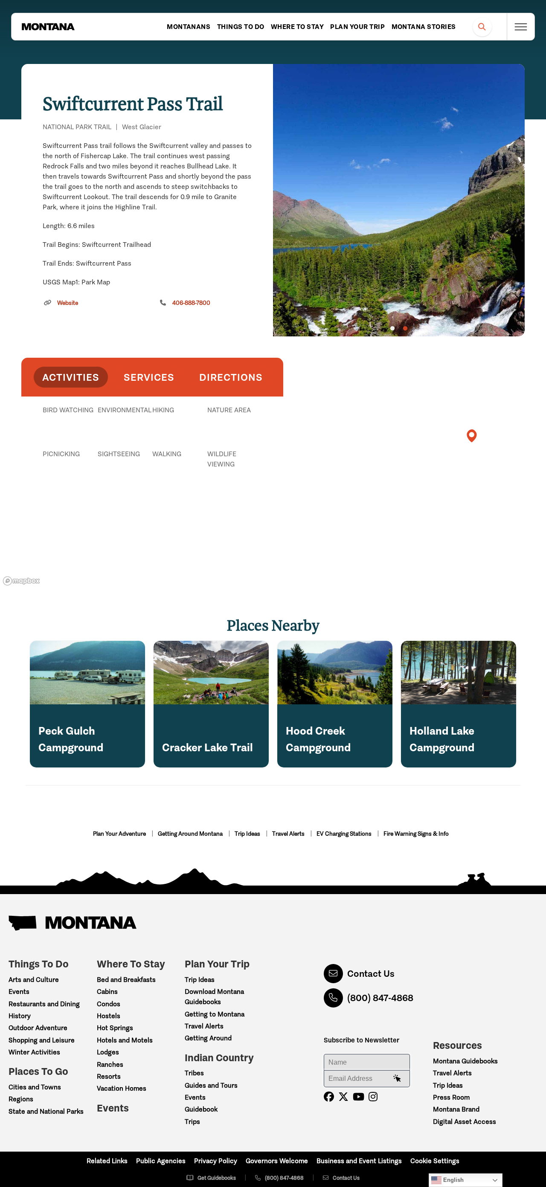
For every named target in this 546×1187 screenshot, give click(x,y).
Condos (108, 1004)
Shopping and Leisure (42, 1040)
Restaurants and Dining (44, 1004)
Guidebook (201, 1109)
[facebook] (329, 1096)
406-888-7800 (191, 303)
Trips (192, 1122)
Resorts (109, 1076)
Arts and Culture (34, 980)
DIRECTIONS (231, 377)
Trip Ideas (248, 833)
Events (19, 991)
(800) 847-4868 (380, 998)
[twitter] (343, 1096)
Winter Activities (34, 1052)
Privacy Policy (215, 1161)
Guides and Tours (211, 1085)
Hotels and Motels (125, 1040)
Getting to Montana (214, 1014)
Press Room (451, 1097)
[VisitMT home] (48, 27)
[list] (152, 454)
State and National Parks (46, 1111)
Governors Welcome (277, 1161)
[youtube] (358, 1096)
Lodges (108, 1052)
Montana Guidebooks (465, 1061)
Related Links (107, 1161)
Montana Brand (456, 1109)
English (452, 1180)
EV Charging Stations (345, 833)
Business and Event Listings (359, 1161)
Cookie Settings (434, 1161)
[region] (399, 200)
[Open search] (482, 26)
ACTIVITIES (70, 377)
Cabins (107, 991)
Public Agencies (161, 1161)
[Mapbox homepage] (21, 581)
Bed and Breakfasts (126, 980)
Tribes (194, 1073)
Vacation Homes (121, 1088)
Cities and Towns (35, 1087)
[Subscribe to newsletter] (397, 1079)
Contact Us (371, 973)
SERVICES (149, 377)
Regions (21, 1099)
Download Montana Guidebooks (214, 996)
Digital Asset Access (464, 1122)
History (20, 1016)
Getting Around (208, 1038)
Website (67, 303)
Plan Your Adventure (120, 833)
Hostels (108, 1016)
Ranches (110, 1064)
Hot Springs (115, 1028)
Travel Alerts (289, 833)
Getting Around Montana (191, 833)
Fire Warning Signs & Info (416, 833)
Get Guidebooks (216, 1178)
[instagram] (373, 1096)
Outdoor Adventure (38, 1028)
